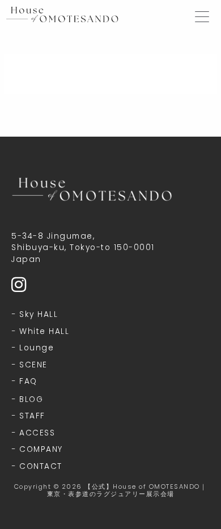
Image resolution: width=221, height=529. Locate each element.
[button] (202, 13)
